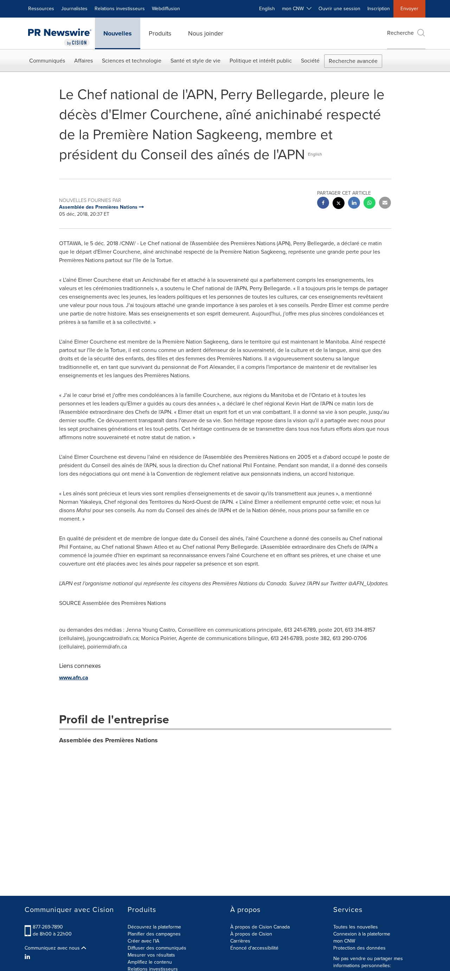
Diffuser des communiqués (157, 948)
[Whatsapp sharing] (369, 203)
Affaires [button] (83, 61)
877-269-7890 (48, 927)
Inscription (378, 8)
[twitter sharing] (339, 204)
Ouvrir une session (339, 8)
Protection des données (359, 948)
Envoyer (409, 8)
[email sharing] (385, 203)
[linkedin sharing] (354, 203)
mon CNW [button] (294, 8)
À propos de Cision (251, 934)
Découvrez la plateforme (154, 927)
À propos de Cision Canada (260, 927)
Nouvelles (117, 33)
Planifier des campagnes (154, 934)
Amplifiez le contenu (150, 962)
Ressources (41, 8)
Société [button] (310, 61)
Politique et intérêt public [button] (261, 61)
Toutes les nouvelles (355, 927)
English (267, 8)
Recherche (400, 33)
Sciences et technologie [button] (131, 61)
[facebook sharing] (323, 203)
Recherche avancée (353, 61)
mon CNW (344, 941)
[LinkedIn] (28, 956)
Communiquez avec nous (53, 948)
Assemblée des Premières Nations (108, 740)
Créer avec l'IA (143, 941)
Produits (160, 33)
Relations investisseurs (120, 8)
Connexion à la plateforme (361, 934)
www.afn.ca (73, 677)
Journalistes (74, 8)
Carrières (240, 941)
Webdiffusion (166, 8)
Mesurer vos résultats (151, 955)
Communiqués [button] (47, 61)
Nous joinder (205, 33)
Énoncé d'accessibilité (254, 948)
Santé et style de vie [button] (195, 61)
